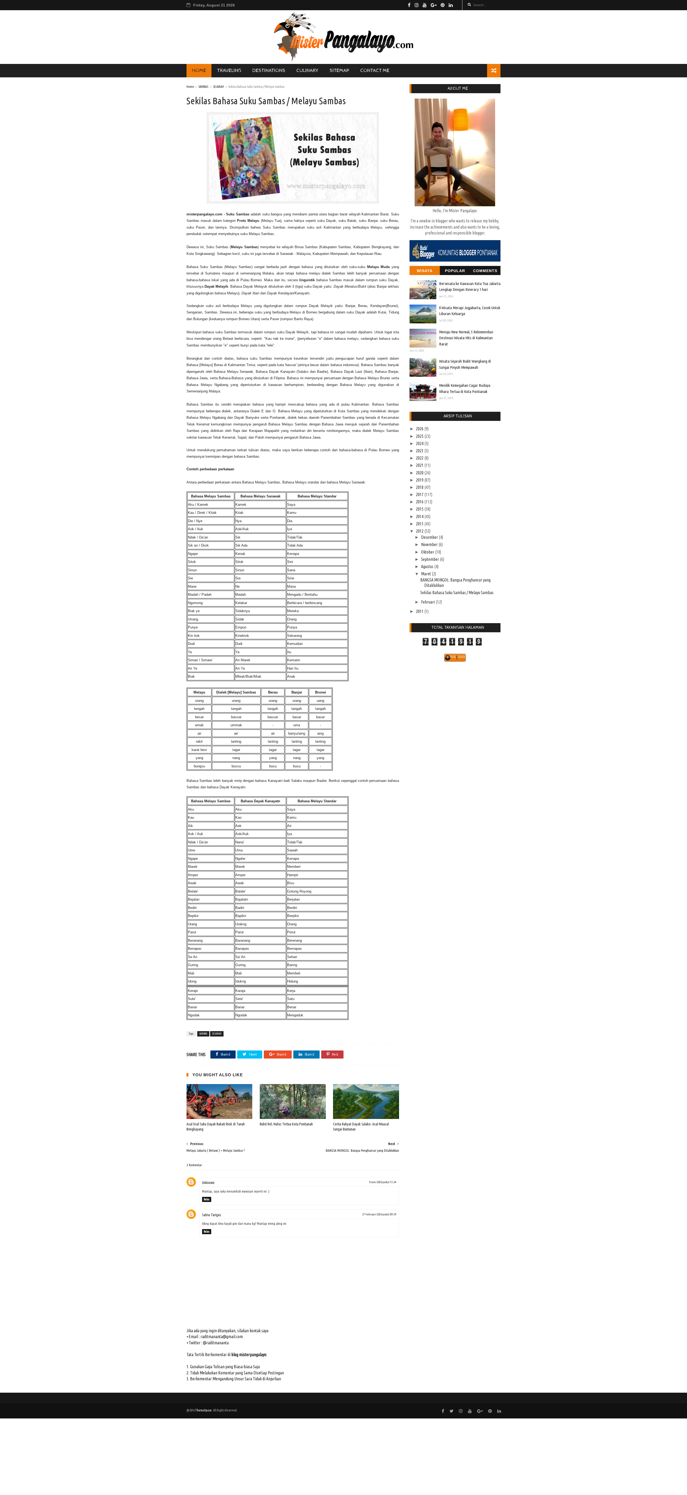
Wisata (425, 271)
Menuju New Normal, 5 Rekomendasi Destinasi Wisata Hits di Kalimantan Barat (466, 338)
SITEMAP (339, 70)
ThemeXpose (203, 1410)
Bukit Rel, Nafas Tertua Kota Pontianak (286, 1124)
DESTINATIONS (268, 70)
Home (190, 86)
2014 (420, 516)
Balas (207, 1199)
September (430, 559)
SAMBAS (203, 86)
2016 (420, 501)
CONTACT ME (374, 70)
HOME (199, 70)
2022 (420, 458)
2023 (420, 450)
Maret (426, 573)
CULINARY (307, 70)
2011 (420, 611)
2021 (420, 465)
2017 (420, 494)
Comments (485, 271)
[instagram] (417, 5)
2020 (420, 472)
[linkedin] (451, 5)
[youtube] (425, 5)
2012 (420, 531)
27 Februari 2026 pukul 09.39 (379, 1214)
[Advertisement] (161, 1456)
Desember (430, 537)
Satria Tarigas (211, 1215)
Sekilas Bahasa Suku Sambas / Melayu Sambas (457, 592)
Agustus (427, 566)
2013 (420, 523)
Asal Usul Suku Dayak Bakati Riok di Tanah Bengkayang (216, 1126)
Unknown (208, 1182)
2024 (420, 443)
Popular (455, 271)
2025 (420, 436)
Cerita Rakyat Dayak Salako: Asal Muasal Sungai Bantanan (361, 1126)
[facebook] (409, 5)
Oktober (428, 552)
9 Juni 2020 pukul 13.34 (382, 1182)
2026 (420, 428)
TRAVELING (229, 70)
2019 (420, 480)
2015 (420, 509)
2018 (420, 487)
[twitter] (452, 1411)
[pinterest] (443, 5)
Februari (428, 602)
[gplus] (434, 5)
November (429, 544)
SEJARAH (218, 86)
